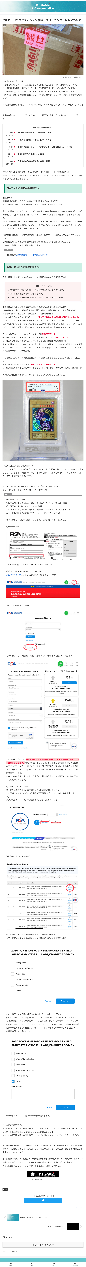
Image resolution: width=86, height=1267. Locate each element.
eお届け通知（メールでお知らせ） (31, 255)
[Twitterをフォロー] (43, 1200)
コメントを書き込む (43, 1245)
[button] (79, 609)
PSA (5, 1189)
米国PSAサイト (12, 574)
